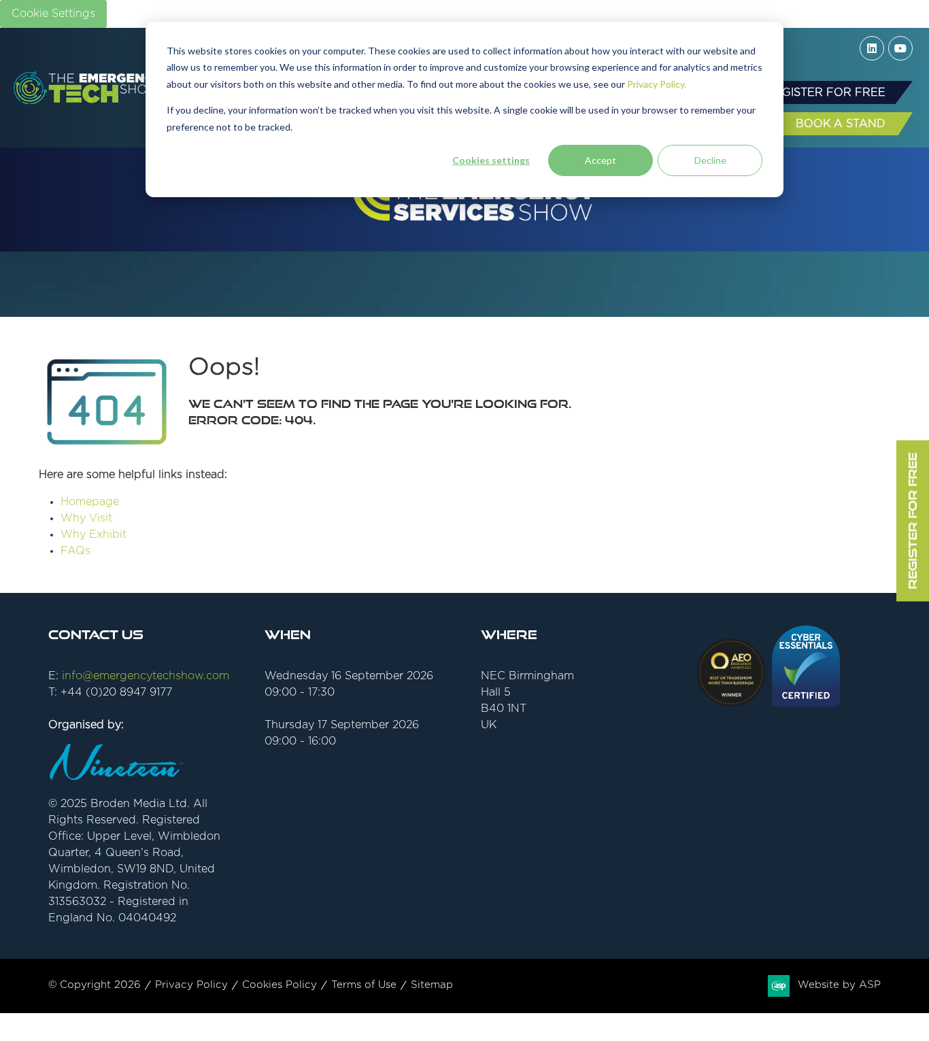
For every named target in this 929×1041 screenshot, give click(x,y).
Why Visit (86, 518)
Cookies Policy (279, 985)
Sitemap (432, 985)
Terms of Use (363, 985)
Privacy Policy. (656, 84)
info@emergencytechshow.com (145, 675)
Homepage (90, 501)
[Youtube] (900, 48)
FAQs (75, 550)
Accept (600, 160)
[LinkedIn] (872, 48)
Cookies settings (491, 160)
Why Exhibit (93, 534)
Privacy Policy (191, 985)
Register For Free (912, 520)
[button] (826, 92)
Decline (710, 160)
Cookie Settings (53, 13)
